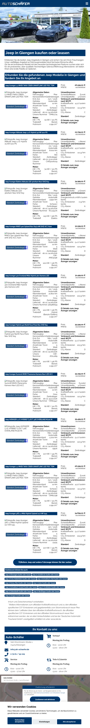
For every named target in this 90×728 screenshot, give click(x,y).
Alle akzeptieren (69, 722)
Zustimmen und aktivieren (45, 699)
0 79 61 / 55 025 (17, 654)
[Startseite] (16, 3)
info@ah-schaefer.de (19, 649)
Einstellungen (44, 722)
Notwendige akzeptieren (19, 721)
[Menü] (87, 3)
